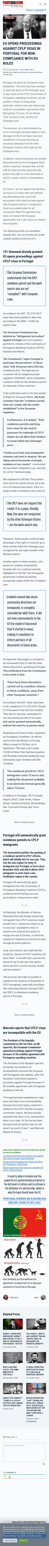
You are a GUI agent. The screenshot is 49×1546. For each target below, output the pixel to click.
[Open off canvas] (45, 4)
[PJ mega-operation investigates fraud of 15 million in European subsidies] (36, 1357)
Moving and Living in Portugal (15, 72)
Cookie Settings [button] (10, 1540)
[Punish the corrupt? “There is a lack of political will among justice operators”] (13, 1388)
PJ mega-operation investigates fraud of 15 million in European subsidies (35, 1371)
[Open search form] (41, 4)
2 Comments (31, 1421)
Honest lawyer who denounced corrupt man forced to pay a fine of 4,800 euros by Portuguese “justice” (13, 1339)
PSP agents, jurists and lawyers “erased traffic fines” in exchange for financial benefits (35, 1339)
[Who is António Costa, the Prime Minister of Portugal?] (13, 1357)
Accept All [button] (23, 1540)
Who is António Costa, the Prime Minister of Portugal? (10, 1371)
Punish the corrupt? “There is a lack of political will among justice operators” (13, 1402)
